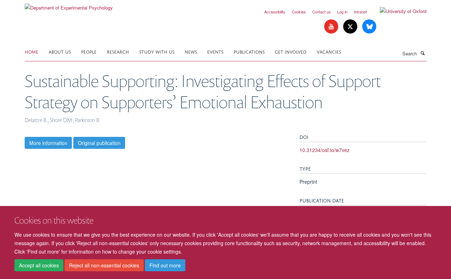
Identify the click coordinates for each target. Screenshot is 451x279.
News (191, 51)
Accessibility (274, 11)
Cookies (299, 11)
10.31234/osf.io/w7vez (324, 149)
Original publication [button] (99, 142)
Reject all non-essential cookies (104, 265)
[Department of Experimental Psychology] (69, 5)
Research (118, 51)
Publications (249, 51)
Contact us (321, 11)
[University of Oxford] (397, 11)
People (89, 51)
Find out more (165, 265)
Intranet (360, 11)
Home (31, 51)
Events (215, 51)
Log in (342, 11)
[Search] (422, 53)
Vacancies (329, 51)
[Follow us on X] (351, 26)
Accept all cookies (39, 265)
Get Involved (291, 51)
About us (60, 51)
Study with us (156, 51)
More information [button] (48, 142)
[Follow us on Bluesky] (369, 26)
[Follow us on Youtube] (332, 26)
